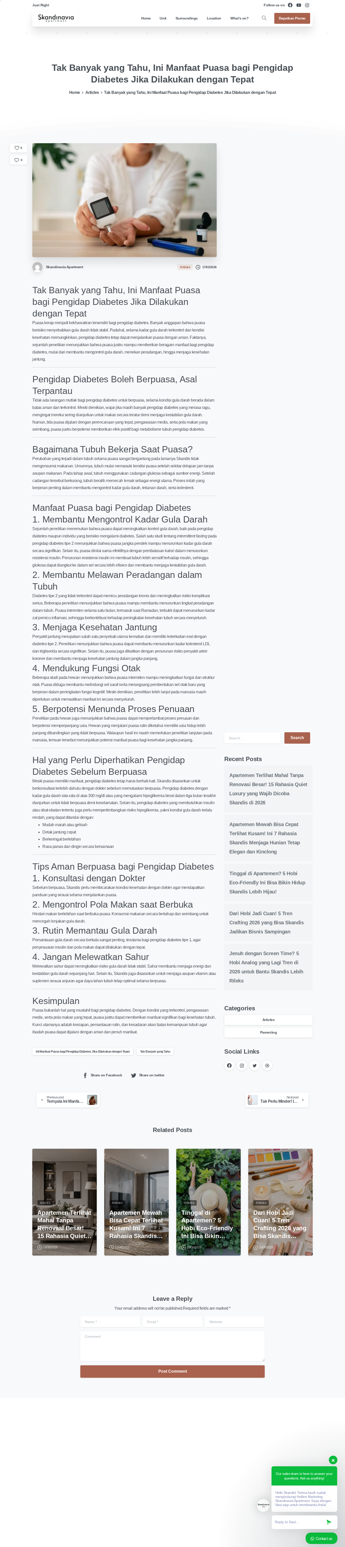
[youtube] (298, 5)
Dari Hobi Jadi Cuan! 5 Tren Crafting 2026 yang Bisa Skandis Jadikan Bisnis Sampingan (266, 922)
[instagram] (307, 5)
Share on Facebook (106, 1075)
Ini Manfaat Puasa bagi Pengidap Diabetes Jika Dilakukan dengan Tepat (83, 1051)
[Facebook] (290, 5)
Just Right (40, 5)
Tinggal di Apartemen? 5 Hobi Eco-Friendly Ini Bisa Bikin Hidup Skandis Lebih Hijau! (267, 882)
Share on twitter (151, 1075)
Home (74, 92)
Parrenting (268, 1032)
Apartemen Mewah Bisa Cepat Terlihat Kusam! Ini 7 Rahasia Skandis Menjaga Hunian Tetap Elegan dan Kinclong (136, 1224)
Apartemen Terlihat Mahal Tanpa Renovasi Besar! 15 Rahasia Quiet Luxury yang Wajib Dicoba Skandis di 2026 (64, 1224)
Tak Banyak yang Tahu (155, 1051)
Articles (92, 92)
